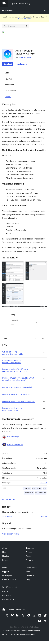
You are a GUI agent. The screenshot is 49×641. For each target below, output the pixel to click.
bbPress (7, 595)
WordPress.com (10, 587)
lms (44, 488)
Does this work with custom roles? (16, 394)
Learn (4, 568)
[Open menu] (45, 3)
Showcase (30, 548)
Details (7, 73)
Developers (7, 576)
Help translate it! (24, 18)
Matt (5, 591)
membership (29, 493)
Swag (29, 580)
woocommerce (40, 493)
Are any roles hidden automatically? (17, 387)
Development (10, 90)
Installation (9, 85)
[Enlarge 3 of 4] (20, 286)
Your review (7, 517)
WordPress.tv (9, 580)
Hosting (5, 556)
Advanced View (8, 499)
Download (8, 64)
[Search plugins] (26, 26)
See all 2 (43, 483)
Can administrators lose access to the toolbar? (12, 361)
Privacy (5, 560)
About (4, 548)
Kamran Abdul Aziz (15, 444)
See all (44, 517)
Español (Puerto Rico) (17, 610)
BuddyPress (8, 599)
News (4, 552)
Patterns (29, 560)
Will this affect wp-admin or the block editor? (13, 353)
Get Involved (31, 568)
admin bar (27, 488)
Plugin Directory (8, 10)
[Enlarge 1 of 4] (20, 264)
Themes (29, 552)
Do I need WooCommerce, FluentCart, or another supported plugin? (18, 379)
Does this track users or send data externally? (12, 409)
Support (8, 96)
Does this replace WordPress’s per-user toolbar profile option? (15, 370)
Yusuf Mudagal (24, 57)
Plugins (28, 556)
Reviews (8, 79)
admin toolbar (37, 488)
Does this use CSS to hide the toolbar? (18, 402)
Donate (30, 576)
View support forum (10, 534)
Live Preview (22, 64)
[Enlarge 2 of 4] (44, 264)
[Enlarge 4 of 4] (44, 309)
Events (28, 572)
